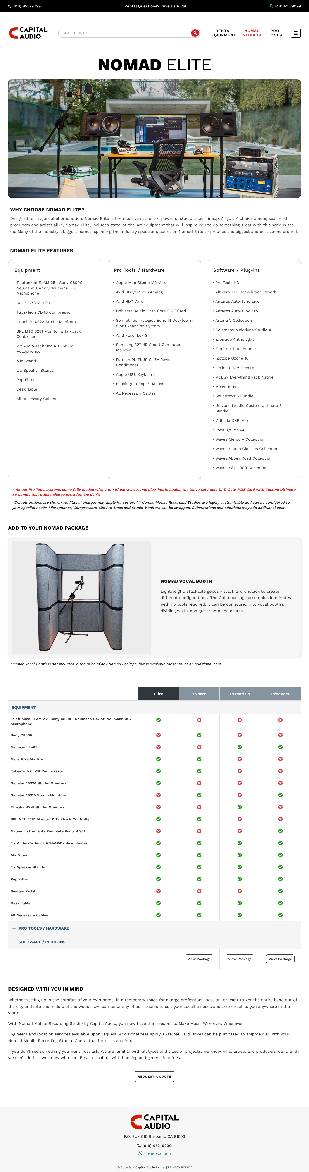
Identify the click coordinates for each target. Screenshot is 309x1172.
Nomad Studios (252, 33)
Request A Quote (154, 1076)
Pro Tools (275, 33)
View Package (199, 959)
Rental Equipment (223, 33)
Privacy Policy (180, 1167)
